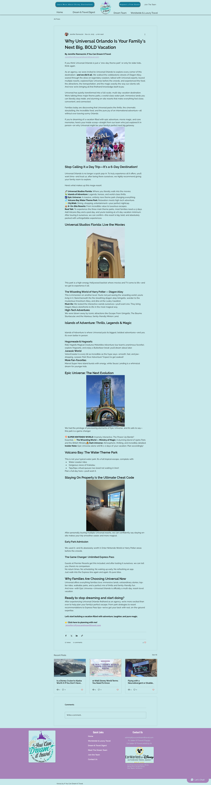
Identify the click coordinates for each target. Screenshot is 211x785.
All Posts (57, 19)
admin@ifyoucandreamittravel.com (139, 737)
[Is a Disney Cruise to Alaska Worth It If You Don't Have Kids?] (70, 668)
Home (90, 736)
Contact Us (92, 759)
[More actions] (145, 34)
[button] (129, 4)
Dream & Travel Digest (97, 745)
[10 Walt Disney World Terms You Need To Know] (105, 668)
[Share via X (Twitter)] (71, 636)
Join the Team (94, 755)
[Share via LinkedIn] (77, 636)
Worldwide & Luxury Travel (98, 741)
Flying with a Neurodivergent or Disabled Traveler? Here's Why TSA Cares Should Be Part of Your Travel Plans (141, 682)
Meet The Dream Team (97, 750)
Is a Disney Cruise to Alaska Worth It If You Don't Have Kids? (69, 682)
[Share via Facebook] (66, 636)
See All (154, 655)
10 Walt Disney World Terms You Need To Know (105, 682)
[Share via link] (82, 636)
